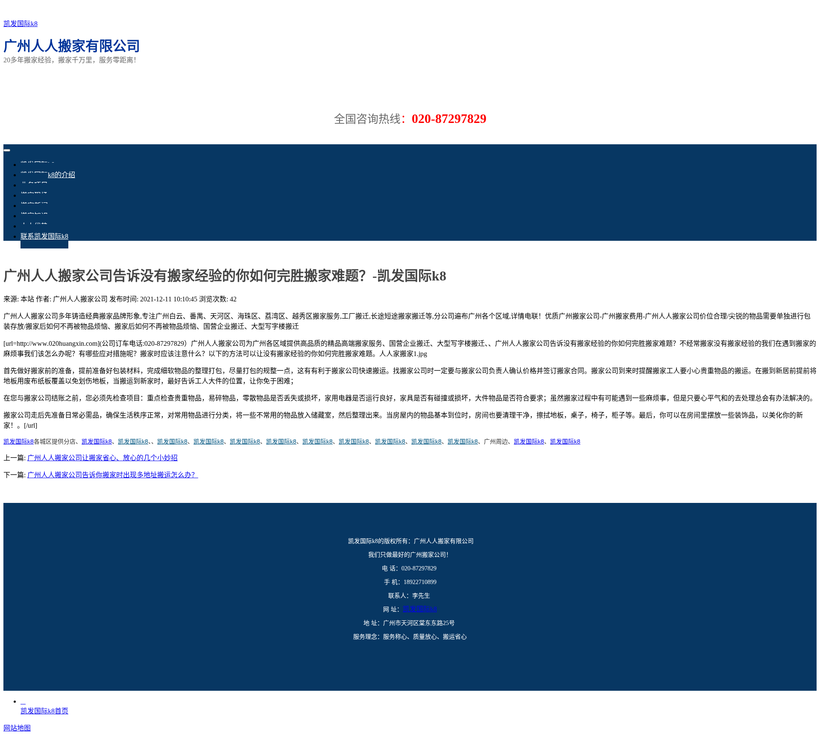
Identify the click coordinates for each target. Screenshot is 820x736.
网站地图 (17, 728)
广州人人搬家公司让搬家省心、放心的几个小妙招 (102, 457)
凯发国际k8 (20, 23)
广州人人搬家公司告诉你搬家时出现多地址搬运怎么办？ (112, 475)
